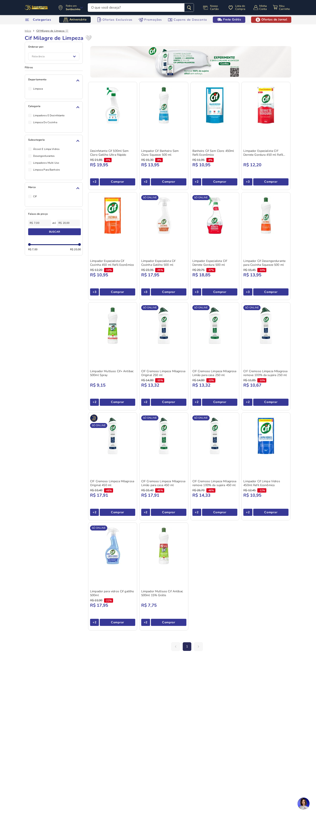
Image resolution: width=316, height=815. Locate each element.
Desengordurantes (44, 156)
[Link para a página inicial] (28, 31)
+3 (248, 182)
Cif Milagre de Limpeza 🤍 (52, 31)
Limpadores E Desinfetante (49, 115)
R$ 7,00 (32, 249)
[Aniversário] (36, 7)
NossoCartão (214, 8)
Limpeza (38, 88)
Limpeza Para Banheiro (46, 169)
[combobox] (141, 7)
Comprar (117, 182)
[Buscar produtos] (189, 7)
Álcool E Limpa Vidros (46, 149)
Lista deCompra (240, 8)
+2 (94, 182)
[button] (54, 80)
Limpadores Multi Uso (46, 163)
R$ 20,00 (75, 249)
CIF (35, 196)
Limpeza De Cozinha (45, 122)
